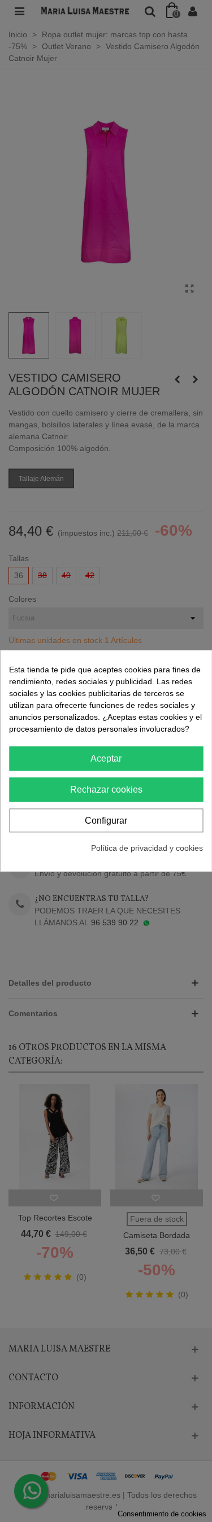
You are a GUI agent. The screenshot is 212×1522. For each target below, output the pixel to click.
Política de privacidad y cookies (147, 848)
